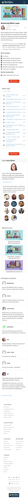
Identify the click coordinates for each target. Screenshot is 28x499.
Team (5, 459)
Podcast (6, 441)
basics (9, 29)
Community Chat (8, 445)
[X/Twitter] (11, 477)
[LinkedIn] (14, 477)
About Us (6, 457)
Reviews (18, 449)
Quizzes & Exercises (9, 427)
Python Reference (8, 413)
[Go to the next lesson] (14, 12)
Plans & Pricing (20, 441)
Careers (6, 467)
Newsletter (6, 443)
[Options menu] (25, 27)
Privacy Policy (11, 479)
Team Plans (19, 443)
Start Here (6, 407)
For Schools (19, 447)
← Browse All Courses (6, 395)
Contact (17, 481)
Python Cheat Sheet (9, 415)
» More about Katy (6, 182)
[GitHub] (19, 477)
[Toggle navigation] (24, 2)
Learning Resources (9, 409)
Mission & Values (8, 461)
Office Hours (7, 447)
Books (5, 433)
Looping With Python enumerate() (14, 271)
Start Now (14, 81)
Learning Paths (7, 425)
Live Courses (7, 431)
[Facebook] (16, 477)
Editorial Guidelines (9, 463)
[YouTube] (9, 477)
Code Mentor (7, 411)
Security (13, 481)
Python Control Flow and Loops (11, 75)
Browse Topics (7, 429)
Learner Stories (7, 449)
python (14, 29)
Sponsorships (7, 465)
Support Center (7, 417)
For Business (19, 445)
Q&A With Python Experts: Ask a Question (13, 67)
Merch (5, 472)
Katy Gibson (9, 26)
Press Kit (6, 469)
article (6, 47)
